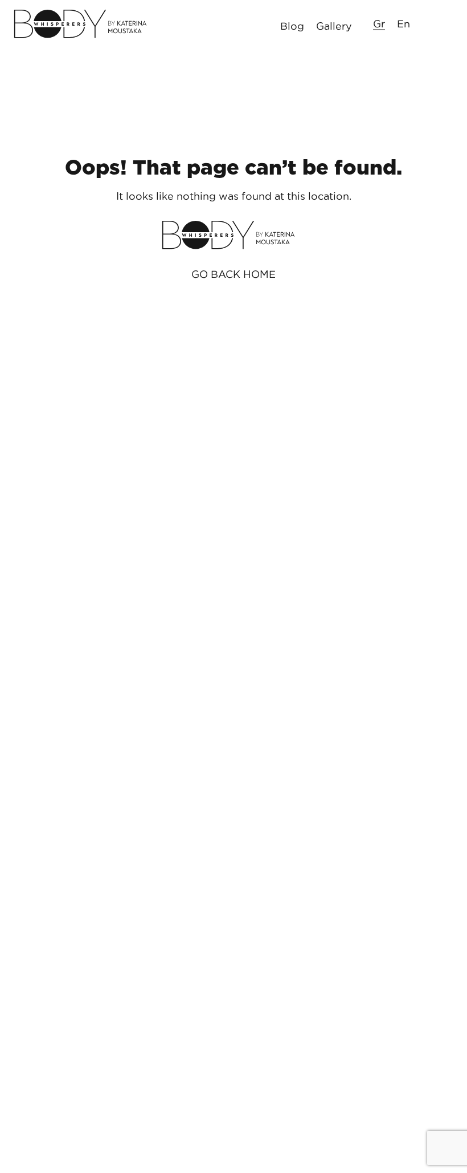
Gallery (334, 25)
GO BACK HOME (233, 274)
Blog (292, 25)
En (403, 23)
